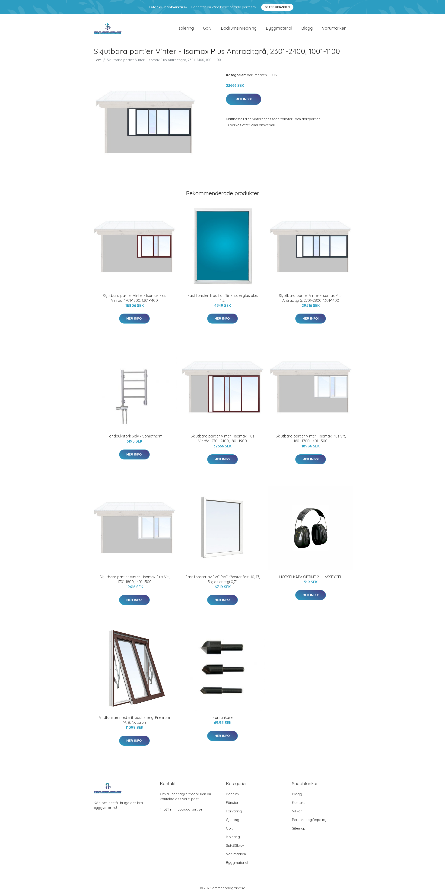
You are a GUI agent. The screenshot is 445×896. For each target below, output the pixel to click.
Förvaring (234, 811)
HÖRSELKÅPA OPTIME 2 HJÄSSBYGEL (310, 577)
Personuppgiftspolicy (309, 819)
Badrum (232, 794)
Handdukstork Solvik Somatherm (134, 436)
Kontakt (298, 802)
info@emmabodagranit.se (181, 809)
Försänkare (222, 717)
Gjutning (232, 819)
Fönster (232, 802)
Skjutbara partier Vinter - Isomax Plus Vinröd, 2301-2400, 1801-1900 (222, 438)
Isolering (186, 28)
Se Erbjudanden (277, 7)
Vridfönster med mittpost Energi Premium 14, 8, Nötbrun (134, 720)
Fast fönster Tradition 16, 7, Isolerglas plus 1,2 (223, 298)
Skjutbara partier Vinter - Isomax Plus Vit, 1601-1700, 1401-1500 (311, 438)
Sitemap (298, 828)
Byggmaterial (279, 28)
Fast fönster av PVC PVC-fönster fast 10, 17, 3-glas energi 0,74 (222, 579)
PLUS (272, 75)
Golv (207, 28)
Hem (97, 60)
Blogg (307, 28)
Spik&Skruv (235, 845)
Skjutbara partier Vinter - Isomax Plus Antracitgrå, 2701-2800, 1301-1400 (310, 298)
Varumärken (334, 28)
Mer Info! (243, 99)
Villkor (297, 811)
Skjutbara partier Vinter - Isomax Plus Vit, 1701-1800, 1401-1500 (134, 579)
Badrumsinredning (239, 28)
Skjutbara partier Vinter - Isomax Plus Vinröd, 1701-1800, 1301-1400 (134, 298)
